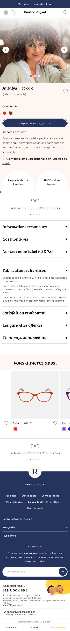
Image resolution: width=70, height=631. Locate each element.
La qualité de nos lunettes (18, 182)
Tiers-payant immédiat (24, 337)
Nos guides (8, 527)
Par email (10, 495)
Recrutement (35, 508)
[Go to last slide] (5, 50)
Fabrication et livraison (24, 270)
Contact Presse (50, 495)
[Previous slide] (5, 4)
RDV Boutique (51, 182)
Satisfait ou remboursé (23, 313)
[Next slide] (64, 4)
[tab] (31, 76)
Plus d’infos (9, 535)
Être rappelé (29, 495)
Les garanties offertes (22, 325)
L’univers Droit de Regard (17, 519)
